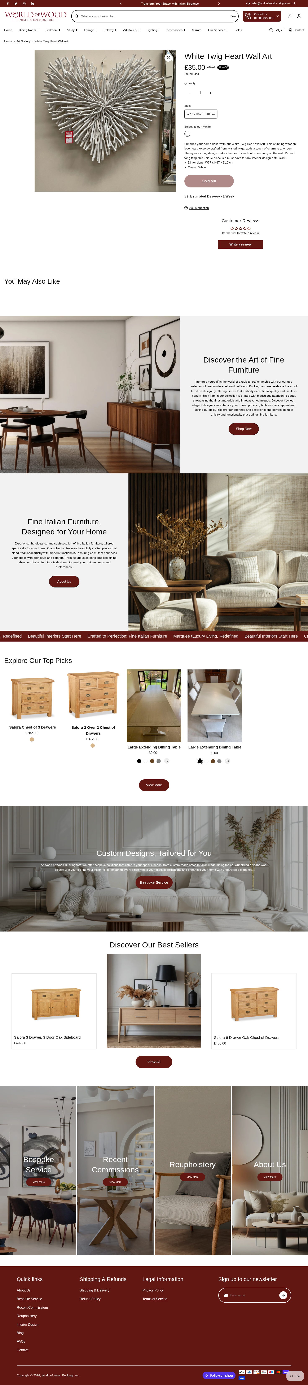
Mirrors (196, 30)
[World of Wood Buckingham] (35, 16)
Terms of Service (154, 1299)
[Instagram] (24, 3)
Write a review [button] (240, 244)
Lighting (152, 30)
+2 (166, 760)
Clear (233, 16)
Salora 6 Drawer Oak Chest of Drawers (246, 1038)
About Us (64, 581)
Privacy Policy (153, 1290)
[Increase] (210, 93)
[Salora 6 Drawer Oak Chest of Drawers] (254, 1004)
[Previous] (121, 3)
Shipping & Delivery (94, 1290)
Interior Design (28, 1324)
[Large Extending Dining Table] (154, 705)
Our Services (216, 30)
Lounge (89, 30)
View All (153, 1062)
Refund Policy (90, 1299)
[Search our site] (76, 16)
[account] (299, 16)
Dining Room (27, 30)
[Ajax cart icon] (290, 16)
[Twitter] (15, 3)
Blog (20, 1333)
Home (8, 30)
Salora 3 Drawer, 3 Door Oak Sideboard (47, 1037)
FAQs (21, 1341)
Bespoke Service (154, 882)
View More (154, 785)
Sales (238, 30)
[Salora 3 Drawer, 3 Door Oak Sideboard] (54, 1004)
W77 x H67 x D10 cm (201, 114)
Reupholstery (27, 1316)
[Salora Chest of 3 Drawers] (32, 695)
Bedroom (51, 30)
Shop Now (244, 429)
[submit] (283, 1295)
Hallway (109, 30)
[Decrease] (189, 93)
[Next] (218, 3)
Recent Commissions (33, 1307)
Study (71, 30)
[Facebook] (7, 3)
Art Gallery (130, 30)
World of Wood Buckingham (60, 1375)
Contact (22, 1350)
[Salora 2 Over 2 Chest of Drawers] (93, 695)
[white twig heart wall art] (168, 57)
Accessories (174, 30)
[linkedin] (32, 3)
